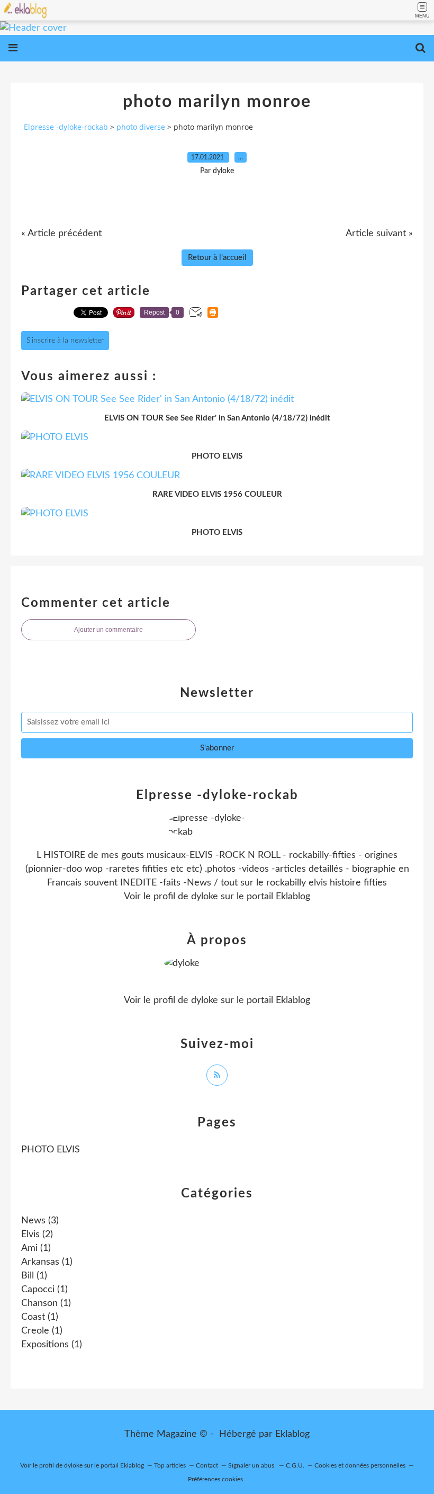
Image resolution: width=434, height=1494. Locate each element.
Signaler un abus (252, 1465)
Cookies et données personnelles (359, 1465)
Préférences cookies (215, 1479)
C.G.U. (295, 1465)
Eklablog (292, 1434)
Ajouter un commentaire (108, 629)
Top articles (170, 1465)
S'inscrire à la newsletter (65, 340)
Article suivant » (379, 233)
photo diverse (140, 127)
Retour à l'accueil (217, 258)
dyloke (204, 896)
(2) (37, 1234)
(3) (40, 1220)
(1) (36, 1248)
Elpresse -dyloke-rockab (66, 127)
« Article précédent (61, 233)
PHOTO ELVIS (50, 1150)
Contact (207, 1465)
